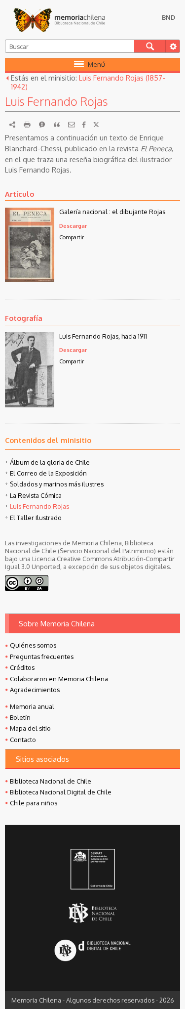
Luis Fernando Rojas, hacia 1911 (103, 336)
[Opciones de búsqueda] (173, 46)
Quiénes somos (33, 645)
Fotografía (23, 317)
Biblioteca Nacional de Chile (50, 781)
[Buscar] (150, 46)
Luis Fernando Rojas (39, 506)
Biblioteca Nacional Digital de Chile (60, 792)
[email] (71, 125)
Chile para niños (33, 803)
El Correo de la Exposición (48, 473)
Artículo (19, 193)
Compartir (71, 237)
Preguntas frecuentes (42, 656)
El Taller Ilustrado (36, 518)
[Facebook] (84, 125)
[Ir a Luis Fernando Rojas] (29, 404)
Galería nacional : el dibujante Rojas (112, 212)
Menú (96, 64)
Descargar (73, 225)
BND (168, 17)
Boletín (20, 717)
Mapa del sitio (30, 728)
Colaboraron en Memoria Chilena (59, 679)
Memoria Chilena (59, 19)
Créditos (22, 667)
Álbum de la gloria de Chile (50, 462)
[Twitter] (96, 125)
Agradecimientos (35, 690)
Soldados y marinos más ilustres (57, 484)
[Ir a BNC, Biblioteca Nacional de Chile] (92, 913)
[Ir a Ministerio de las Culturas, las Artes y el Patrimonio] (92, 870)
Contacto (23, 740)
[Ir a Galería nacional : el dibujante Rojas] (29, 279)
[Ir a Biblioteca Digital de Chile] (92, 951)
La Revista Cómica (36, 495)
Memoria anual (32, 706)
